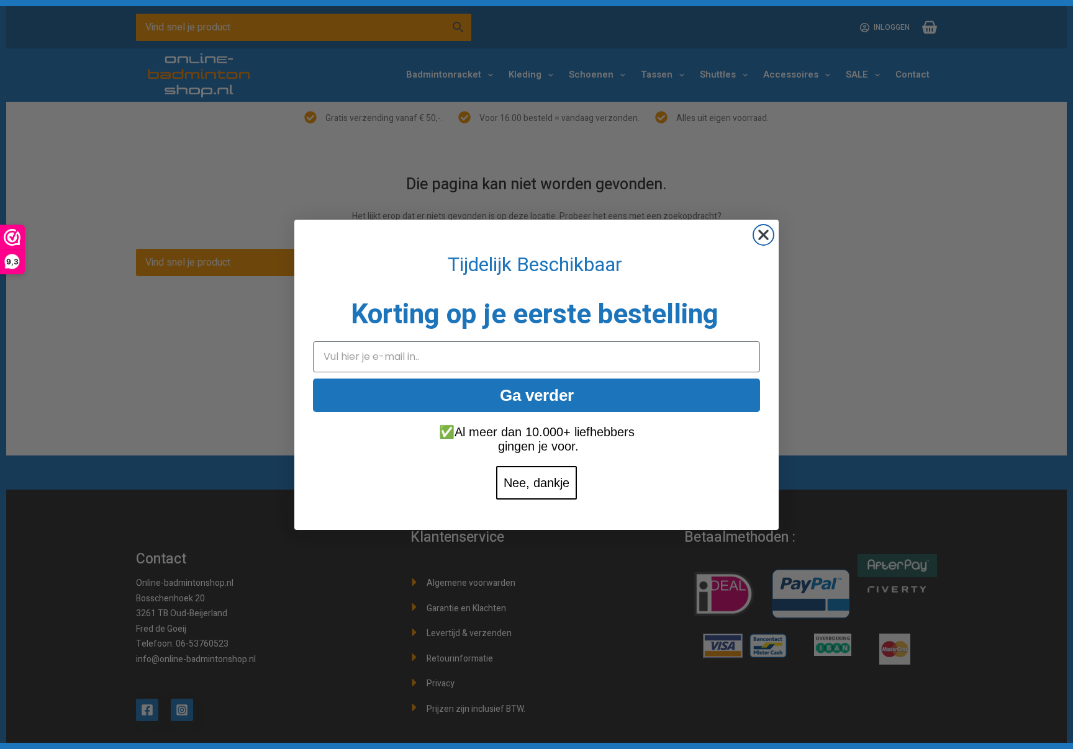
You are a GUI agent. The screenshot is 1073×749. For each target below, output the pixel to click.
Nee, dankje (536, 483)
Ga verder (537, 395)
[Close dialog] (763, 235)
